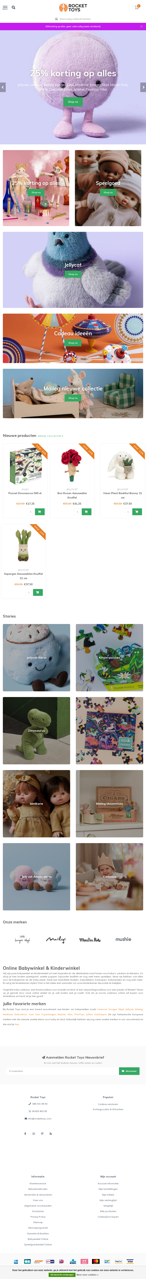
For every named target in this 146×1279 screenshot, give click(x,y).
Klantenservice (38, 1183)
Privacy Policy (38, 1216)
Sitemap (38, 1222)
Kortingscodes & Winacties (108, 1109)
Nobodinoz (20, 1014)
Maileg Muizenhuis (86, 771)
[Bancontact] (107, 1261)
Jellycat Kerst (10, 625)
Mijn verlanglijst (108, 1200)
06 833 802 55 (39, 1111)
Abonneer (131, 1071)
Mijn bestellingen (108, 1189)
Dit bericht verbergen (62, 1274)
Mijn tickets (108, 1194)
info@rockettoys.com (39, 1118)
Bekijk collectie (50, 436)
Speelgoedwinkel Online (38, 1244)
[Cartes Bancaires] (27, 1261)
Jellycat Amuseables (14, 844)
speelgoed (32, 976)
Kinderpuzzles (84, 625)
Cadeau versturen (108, 1104)
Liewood (102, 1009)
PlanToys (79, 1014)
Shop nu (73, 101)
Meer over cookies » (87, 1274)
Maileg (139, 1009)
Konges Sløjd (116, 1009)
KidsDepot (100, 1014)
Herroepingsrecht (38, 1227)
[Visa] (130, 1261)
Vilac (70, 1014)
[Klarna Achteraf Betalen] (84, 1261)
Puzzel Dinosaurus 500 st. (25, 493)
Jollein (89, 1014)
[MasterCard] (96, 1261)
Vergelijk (108, 1205)
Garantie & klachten (38, 1233)
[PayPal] (118, 1261)
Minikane (8, 771)
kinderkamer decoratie (96, 983)
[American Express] (16, 1261)
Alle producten (108, 1211)
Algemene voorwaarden (38, 1205)
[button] (3, 87)
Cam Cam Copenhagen (42, 1014)
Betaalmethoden (38, 1189)
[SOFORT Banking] (39, 1261)
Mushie (62, 1014)
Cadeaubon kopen (108, 1216)
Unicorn (80, 698)
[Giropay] (50, 1261)
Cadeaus (81, 844)
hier (17, 1024)
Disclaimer (38, 1211)
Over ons (38, 1200)
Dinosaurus (9, 698)
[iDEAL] (61, 1261)
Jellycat (129, 1009)
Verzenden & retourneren (38, 1194)
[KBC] (73, 1261)
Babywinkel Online (38, 1239)
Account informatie (108, 1183)
